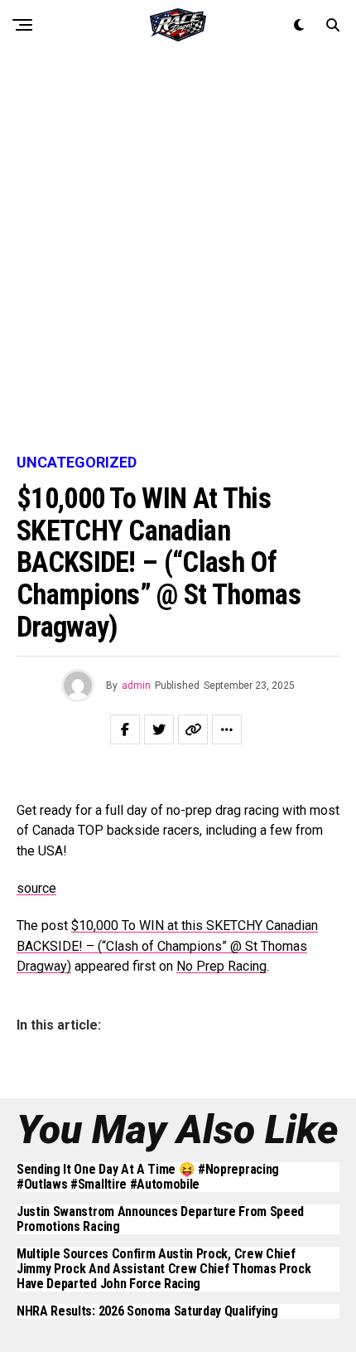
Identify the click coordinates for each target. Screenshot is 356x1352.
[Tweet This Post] (159, 729)
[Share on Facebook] (125, 729)
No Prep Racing (221, 966)
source (36, 888)
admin (136, 685)
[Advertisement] (178, 253)
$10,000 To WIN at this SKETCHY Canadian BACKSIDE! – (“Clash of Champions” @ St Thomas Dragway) (167, 946)
